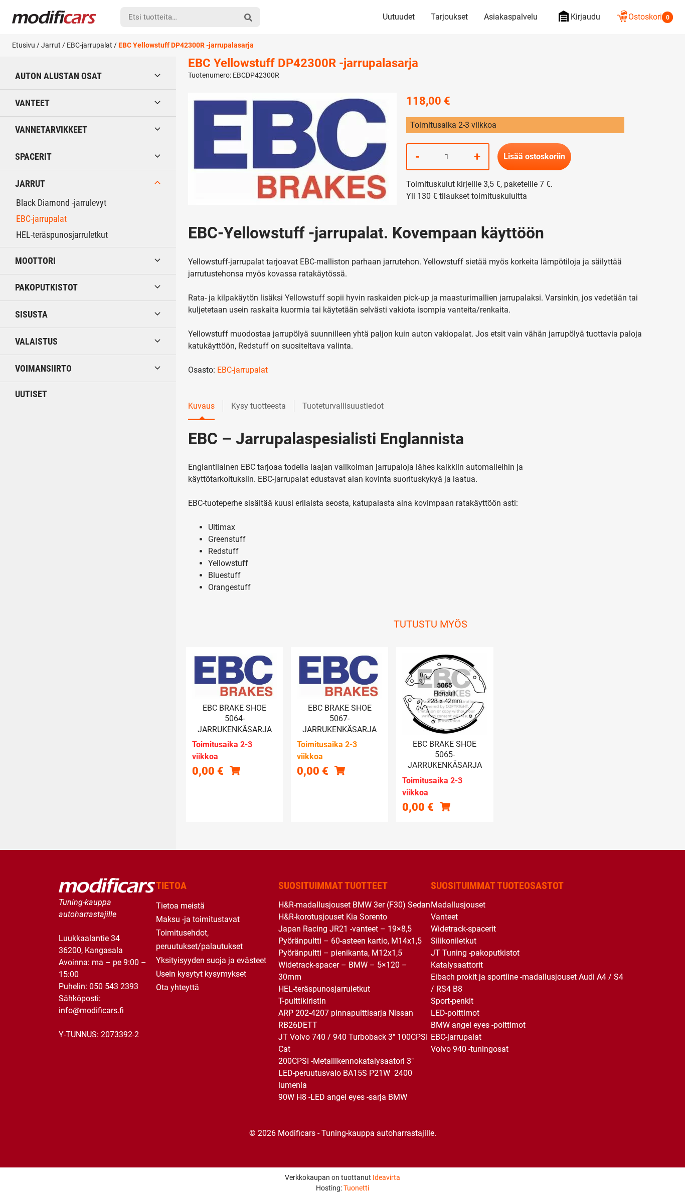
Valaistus (36, 341)
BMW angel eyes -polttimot (478, 1025)
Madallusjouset (458, 905)
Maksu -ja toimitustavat (198, 919)
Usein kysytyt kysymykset (201, 974)
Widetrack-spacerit (463, 929)
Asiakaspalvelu (511, 17)
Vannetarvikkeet (51, 129)
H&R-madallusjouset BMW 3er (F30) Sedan (354, 905)
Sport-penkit (452, 1001)
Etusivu (23, 45)
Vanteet (32, 103)
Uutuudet (399, 17)
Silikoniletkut (453, 941)
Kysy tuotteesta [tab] (258, 406)
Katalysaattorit (457, 965)
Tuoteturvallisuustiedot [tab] (343, 406)
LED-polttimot (455, 1013)
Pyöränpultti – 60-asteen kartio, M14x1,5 (350, 941)
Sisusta (31, 314)
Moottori (35, 260)
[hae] (248, 17)
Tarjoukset (449, 17)
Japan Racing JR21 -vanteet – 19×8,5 (345, 929)
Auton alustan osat (58, 76)
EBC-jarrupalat (89, 45)
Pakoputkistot (46, 287)
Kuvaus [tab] (201, 406)
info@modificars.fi (91, 1010)
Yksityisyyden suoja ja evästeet (211, 960)
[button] (339, 770)
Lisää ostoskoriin (534, 156)
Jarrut (51, 45)
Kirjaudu (585, 17)
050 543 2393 (113, 986)
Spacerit (33, 156)
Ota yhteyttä (177, 987)
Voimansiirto (43, 368)
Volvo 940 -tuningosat (469, 1049)
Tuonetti (356, 1188)
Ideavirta (386, 1177)
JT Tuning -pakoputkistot (475, 953)
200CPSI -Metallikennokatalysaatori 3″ (346, 1061)
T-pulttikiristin (302, 1001)
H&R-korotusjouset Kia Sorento (332, 917)
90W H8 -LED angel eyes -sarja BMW (342, 1097)
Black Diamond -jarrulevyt (61, 202)
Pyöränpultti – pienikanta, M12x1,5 (340, 953)
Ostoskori (648, 17)
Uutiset (31, 394)
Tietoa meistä (180, 906)
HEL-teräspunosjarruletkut (62, 234)
